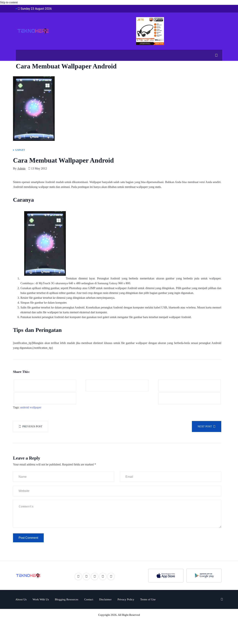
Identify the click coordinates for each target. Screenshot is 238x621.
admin (21, 168)
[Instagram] (111, 576)
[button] (215, 55)
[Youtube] (103, 576)
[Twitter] (86, 576)
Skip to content (9, 2)
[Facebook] (78, 576)
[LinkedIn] (94, 576)
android (24, 407)
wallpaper (35, 407)
